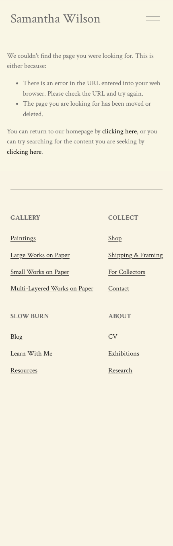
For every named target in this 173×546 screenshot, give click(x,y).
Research (120, 370)
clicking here (119, 131)
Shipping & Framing (135, 255)
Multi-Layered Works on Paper (51, 288)
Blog (16, 336)
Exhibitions (123, 353)
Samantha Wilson (55, 18)
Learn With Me (31, 353)
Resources (23, 370)
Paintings (23, 238)
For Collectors (126, 272)
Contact (118, 288)
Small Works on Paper (39, 272)
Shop (115, 238)
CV (112, 336)
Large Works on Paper (40, 255)
